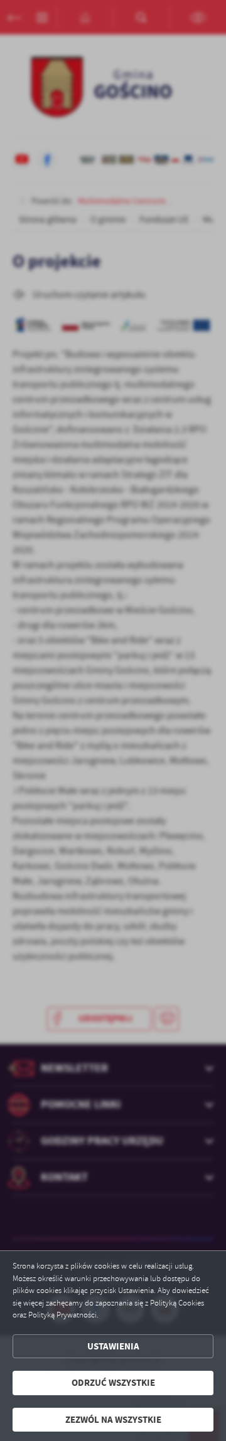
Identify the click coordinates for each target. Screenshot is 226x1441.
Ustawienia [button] (113, 1346)
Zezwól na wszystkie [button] (113, 1419)
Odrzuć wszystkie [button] (113, 1382)
